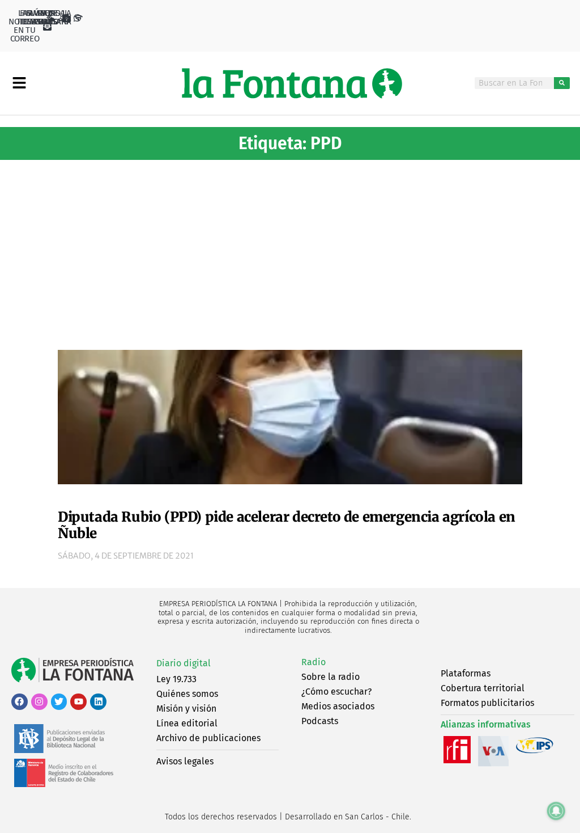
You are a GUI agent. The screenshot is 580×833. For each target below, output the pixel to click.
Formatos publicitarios (487, 702)
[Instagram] (39, 702)
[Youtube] (78, 702)
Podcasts (319, 721)
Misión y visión (186, 708)
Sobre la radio (330, 676)
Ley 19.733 (176, 679)
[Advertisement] (290, 250)
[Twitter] (59, 702)
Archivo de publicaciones (208, 738)
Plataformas (466, 673)
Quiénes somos (187, 693)
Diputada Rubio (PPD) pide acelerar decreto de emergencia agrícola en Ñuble (286, 525)
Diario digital (183, 663)
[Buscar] (561, 83)
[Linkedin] (98, 702)
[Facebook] (19, 702)
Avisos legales (185, 761)
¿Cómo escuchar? (336, 691)
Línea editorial (187, 723)
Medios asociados (337, 706)
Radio (313, 662)
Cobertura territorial (482, 688)
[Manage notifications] (556, 811)
